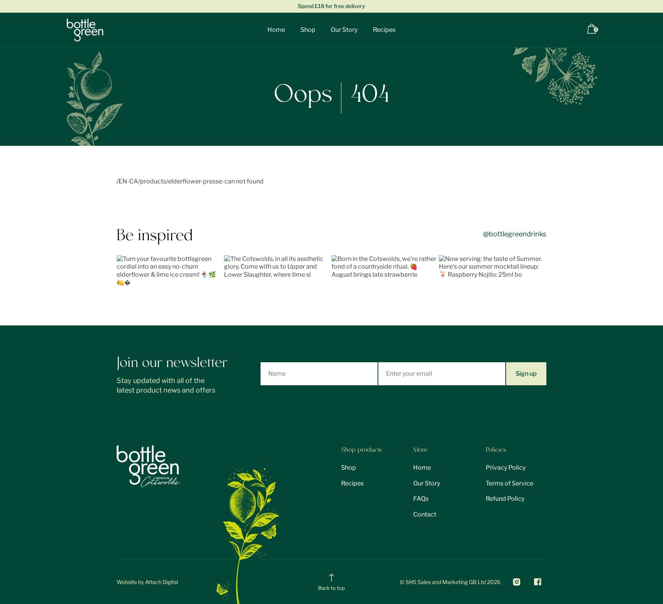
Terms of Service (509, 483)
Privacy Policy (506, 467)
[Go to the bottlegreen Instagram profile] (516, 582)
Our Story (344, 29)
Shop (307, 29)
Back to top (331, 588)
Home (276, 29)
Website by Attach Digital (147, 582)
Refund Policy (505, 498)
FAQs (421, 498)
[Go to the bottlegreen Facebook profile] (537, 582)
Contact (424, 514)
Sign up (526, 373)
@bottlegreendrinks (514, 234)
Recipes (384, 29)
